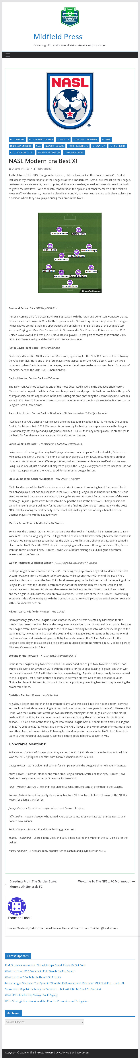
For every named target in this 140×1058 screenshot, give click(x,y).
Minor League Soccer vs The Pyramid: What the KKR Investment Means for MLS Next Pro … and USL (65, 983)
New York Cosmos (54, 146)
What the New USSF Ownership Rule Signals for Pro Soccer (40, 971)
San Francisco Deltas (49, 152)
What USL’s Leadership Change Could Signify (31, 995)
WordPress (83, 1052)
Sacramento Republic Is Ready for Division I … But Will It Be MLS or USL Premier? (53, 989)
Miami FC (106, 139)
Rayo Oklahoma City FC (21, 152)
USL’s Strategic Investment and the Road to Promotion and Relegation (46, 1001)
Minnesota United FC (20, 146)
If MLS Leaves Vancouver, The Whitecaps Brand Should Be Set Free (45, 965)
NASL (38, 146)
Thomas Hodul (44, 168)
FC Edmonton (17, 139)
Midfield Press (58, 36)
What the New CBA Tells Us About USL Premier (33, 977)
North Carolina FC (78, 146)
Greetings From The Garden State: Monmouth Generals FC (33, 884)
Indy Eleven (63, 139)
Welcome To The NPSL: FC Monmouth (104, 881)
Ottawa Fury (99, 146)
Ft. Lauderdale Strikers (41, 139)
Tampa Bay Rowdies (74, 152)
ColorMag (65, 1052)
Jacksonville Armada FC (86, 139)
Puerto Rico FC (117, 146)
